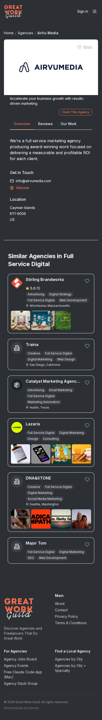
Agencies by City (69, 659)
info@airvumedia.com (33, 181)
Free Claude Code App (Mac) (23, 674)
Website (22, 188)
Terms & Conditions (71, 623)
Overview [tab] (22, 124)
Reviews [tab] (45, 124)
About (60, 603)
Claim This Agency (75, 112)
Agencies (25, 33)
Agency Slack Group (21, 683)
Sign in (82, 11)
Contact (61, 610)
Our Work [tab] (68, 124)
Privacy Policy (66, 616)
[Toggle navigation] (94, 11)
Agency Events (16, 665)
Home (9, 33)
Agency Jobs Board (20, 659)
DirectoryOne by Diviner (21, 708)
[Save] (87, 281)
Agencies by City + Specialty (70, 668)
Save (87, 47)
